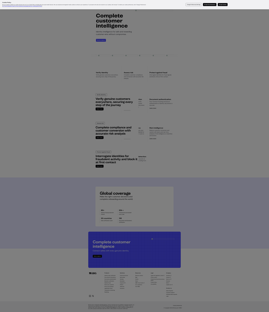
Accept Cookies (222, 4)
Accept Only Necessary (209, 4)
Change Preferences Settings (193, 4)
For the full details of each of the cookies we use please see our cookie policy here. (22, 6)
